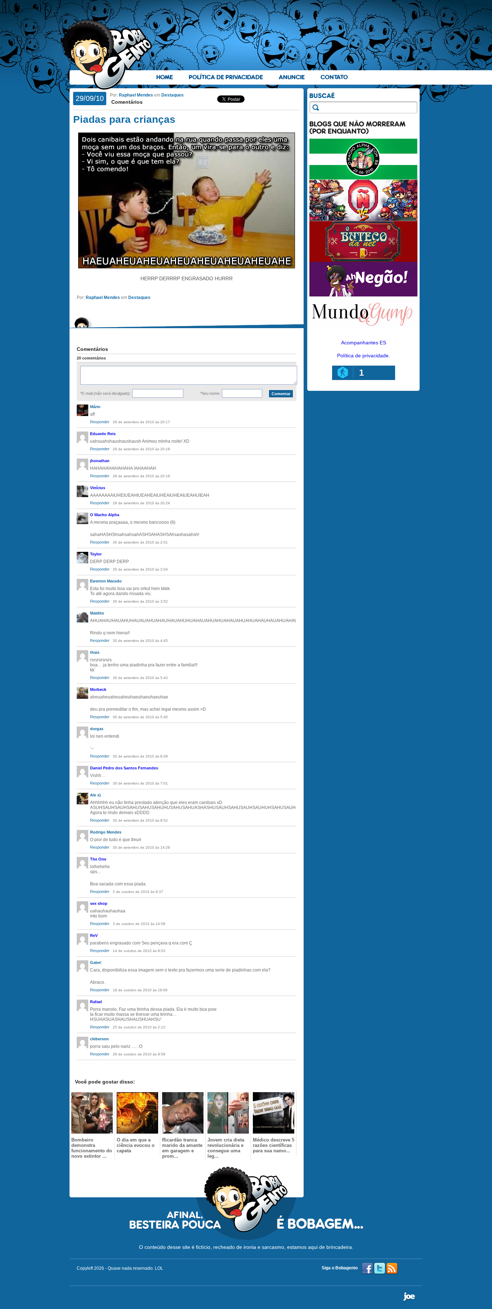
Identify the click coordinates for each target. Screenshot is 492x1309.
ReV (94, 935)
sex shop (98, 903)
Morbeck (98, 689)
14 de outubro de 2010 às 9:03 (139, 951)
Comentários (126, 102)
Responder (99, 422)
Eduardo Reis (103, 434)
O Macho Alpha (104, 515)
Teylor (96, 554)
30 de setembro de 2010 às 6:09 (140, 756)
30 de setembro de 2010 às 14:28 (141, 847)
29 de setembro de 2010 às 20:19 (141, 476)
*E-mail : (105, 393)
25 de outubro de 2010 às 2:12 (139, 1027)
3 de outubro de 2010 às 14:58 (139, 924)
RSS (392, 1269)
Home (164, 77)
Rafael (96, 1002)
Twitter (380, 1269)
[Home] (107, 54)
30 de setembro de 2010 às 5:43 (140, 678)
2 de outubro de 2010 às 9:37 (138, 892)
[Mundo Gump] (363, 331)
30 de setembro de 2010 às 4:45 (140, 641)
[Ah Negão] (363, 295)
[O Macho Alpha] (363, 178)
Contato (334, 77)
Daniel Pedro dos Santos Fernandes (124, 768)
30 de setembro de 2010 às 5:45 (140, 717)
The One (98, 859)
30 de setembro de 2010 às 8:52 (140, 820)
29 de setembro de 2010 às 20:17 (141, 422)
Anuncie (292, 77)
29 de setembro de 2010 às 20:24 (141, 503)
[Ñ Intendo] (363, 219)
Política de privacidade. (363, 355)
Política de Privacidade (226, 77)
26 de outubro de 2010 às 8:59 (139, 1054)
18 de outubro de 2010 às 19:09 (140, 990)
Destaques (172, 95)
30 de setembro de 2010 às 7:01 (140, 783)
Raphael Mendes (136, 95)
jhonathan (99, 461)
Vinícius (97, 488)
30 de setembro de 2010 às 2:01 (140, 542)
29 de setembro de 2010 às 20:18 (141, 449)
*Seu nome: (210, 393)
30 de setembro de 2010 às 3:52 (140, 601)
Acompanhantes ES (363, 342)
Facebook (367, 1269)
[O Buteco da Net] (363, 260)
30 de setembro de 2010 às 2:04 (140, 569)
